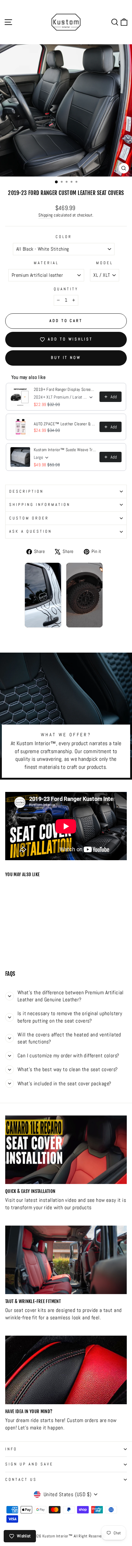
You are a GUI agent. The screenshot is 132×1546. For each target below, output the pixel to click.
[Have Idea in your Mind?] (66, 1370)
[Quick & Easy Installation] (66, 1149)
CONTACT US (21, 1479)
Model (104, 262)
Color (64, 236)
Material (46, 262)
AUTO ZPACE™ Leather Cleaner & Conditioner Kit (65, 424)
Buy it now (66, 357)
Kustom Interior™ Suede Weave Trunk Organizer (65, 449)
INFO (11, 1449)
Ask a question (30, 531)
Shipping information (39, 504)
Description (26, 491)
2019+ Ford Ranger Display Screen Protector (65, 389)
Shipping (45, 215)
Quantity (66, 289)
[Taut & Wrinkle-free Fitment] (66, 1260)
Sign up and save (29, 1464)
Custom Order (29, 518)
